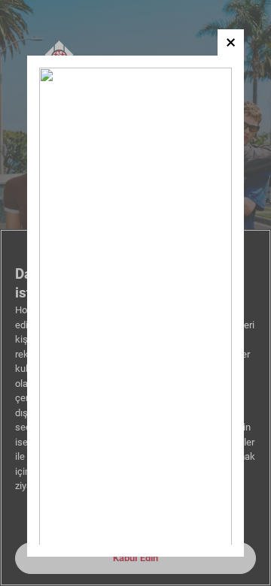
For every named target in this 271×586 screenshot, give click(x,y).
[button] (231, 42)
